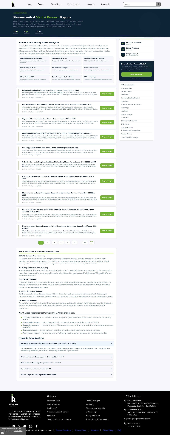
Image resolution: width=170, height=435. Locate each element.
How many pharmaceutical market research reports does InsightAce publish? (66, 344)
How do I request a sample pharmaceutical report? (66, 375)
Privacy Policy (80, 430)
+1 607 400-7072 (133, 426)
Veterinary (124, 111)
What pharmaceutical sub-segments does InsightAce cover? (66, 357)
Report (41, 4)
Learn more (18, 431)
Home (29, 4)
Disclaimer (95, 430)
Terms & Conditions (63, 430)
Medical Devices (126, 91)
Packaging (124, 117)
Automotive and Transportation (131, 130)
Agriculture (124, 101)
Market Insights (73, 4)
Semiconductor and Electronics (131, 104)
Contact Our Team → (136, 74)
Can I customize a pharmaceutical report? (66, 369)
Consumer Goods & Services (130, 98)
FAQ (119, 430)
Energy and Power (127, 127)
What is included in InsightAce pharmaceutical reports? (66, 363)
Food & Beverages (127, 114)
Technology (124, 108)
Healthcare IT (125, 94)
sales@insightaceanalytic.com (138, 419)
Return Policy (108, 430)
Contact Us (105, 4)
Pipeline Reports (126, 134)
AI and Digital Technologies (129, 137)
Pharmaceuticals (126, 88)
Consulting (55, 4)
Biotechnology (125, 124)
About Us (91, 4)
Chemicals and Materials (129, 121)
